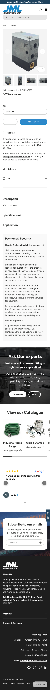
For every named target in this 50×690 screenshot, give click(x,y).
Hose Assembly (32, 684)
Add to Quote (33, 122)
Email (34, 394)
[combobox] (25, 17)
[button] (6, 483)
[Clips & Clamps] (35, 429)
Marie (13, 495)
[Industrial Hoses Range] (12, 429)
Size (4, 106)
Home (4, 25)
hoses (29, 532)
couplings (37, 532)
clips (13, 536)
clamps (20, 536)
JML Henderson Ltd (11, 90)
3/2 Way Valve (12, 25)
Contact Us (18, 394)
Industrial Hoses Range (12, 444)
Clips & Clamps (35, 442)
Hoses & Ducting (8, 684)
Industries (20, 684)
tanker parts (32, 536)
